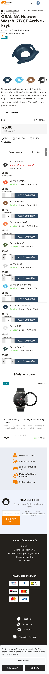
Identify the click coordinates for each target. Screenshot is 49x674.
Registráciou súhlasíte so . (33, 514)
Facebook (27, 619)
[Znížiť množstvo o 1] (3, 195)
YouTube (27, 629)
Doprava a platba (24, 557)
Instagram (27, 624)
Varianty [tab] (15, 152)
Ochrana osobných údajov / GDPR (24, 553)
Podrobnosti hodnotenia (12, 33)
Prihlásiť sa (11, 520)
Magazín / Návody (27, 637)
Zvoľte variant (11, 112)
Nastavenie (23, 660)
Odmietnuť (12, 668)
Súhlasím (35, 668)
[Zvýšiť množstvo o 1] (13, 195)
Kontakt (24, 546)
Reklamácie (24, 560)
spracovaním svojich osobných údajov (33, 514)
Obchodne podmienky (24, 549)
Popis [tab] (36, 152)
